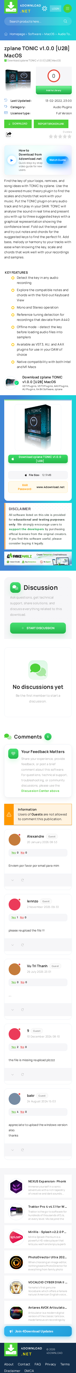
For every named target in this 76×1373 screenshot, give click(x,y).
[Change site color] (44, 8)
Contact (24, 1364)
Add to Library (53, 90)
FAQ (38, 1364)
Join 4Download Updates (34, 1331)
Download (19, 123)
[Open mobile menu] (67, 8)
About (9, 1364)
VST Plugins (29, 386)
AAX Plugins (61, 386)
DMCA (29, 1371)
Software (34, 34)
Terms (65, 1364)
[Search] (65, 21)
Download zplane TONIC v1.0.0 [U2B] (40, 459)
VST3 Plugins (45, 386)
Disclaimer (12, 1371)
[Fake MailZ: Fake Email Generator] (38, 559)
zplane (58, 389)
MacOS (49, 34)
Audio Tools (66, 34)
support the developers (27, 529)
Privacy (50, 1364)
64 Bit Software (45, 389)
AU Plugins (28, 389)
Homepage (17, 34)
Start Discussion (40, 628)
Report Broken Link (51, 124)
